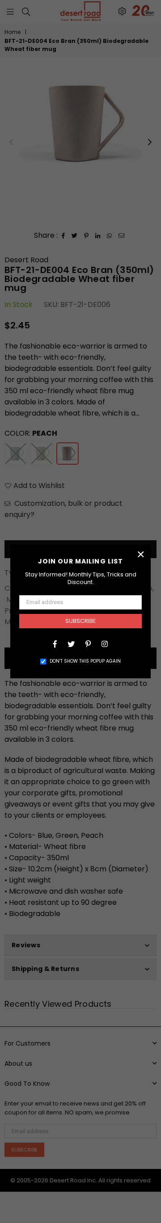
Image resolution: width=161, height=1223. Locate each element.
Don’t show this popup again (85, 661)
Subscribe (80, 621)
